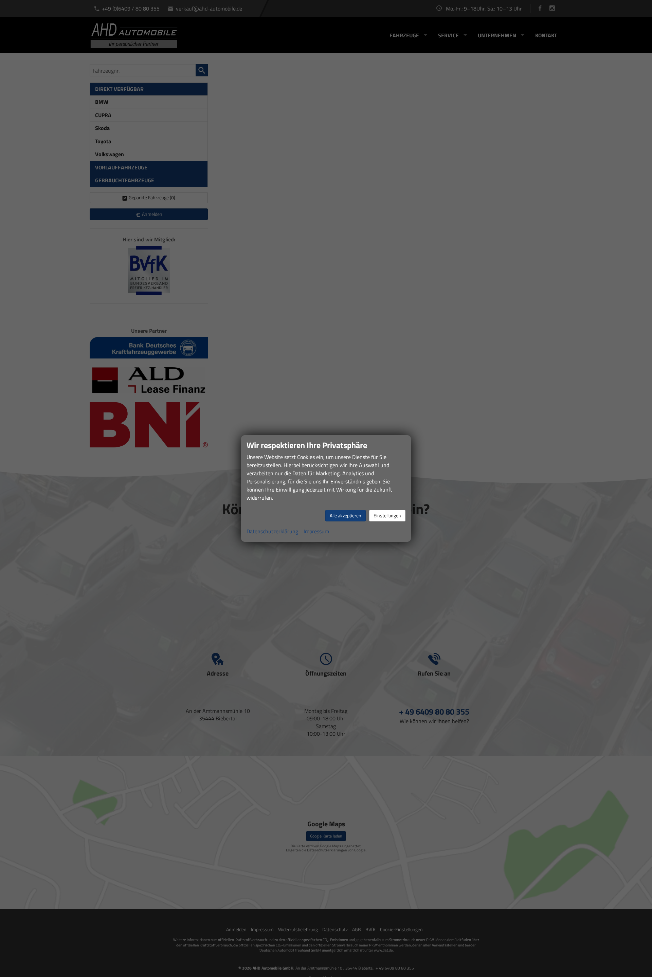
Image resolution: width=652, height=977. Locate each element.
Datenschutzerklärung (272, 531)
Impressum (316, 531)
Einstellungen (387, 515)
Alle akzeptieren (345, 515)
